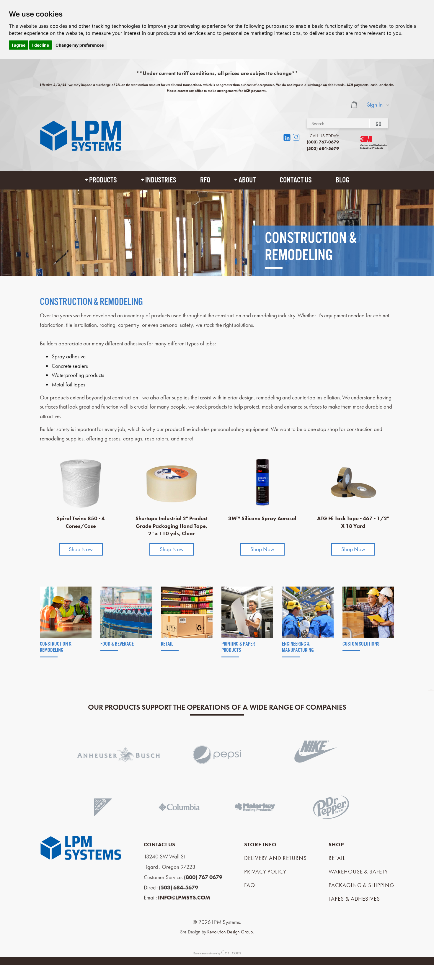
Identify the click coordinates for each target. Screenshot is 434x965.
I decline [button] (40, 45)
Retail (337, 858)
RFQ (205, 180)
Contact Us (296, 180)
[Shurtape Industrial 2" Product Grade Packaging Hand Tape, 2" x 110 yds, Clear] (171, 482)
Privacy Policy (265, 871)
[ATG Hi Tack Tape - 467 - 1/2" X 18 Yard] (353, 482)
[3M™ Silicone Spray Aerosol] (262, 482)
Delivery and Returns (275, 858)
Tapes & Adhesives (354, 898)
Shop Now (81, 549)
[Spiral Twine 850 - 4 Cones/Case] (81, 482)
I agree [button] (18, 45)
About (247, 180)
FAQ (249, 885)
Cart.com (231, 952)
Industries (160, 180)
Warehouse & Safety (358, 871)
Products (103, 180)
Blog (342, 180)
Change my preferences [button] (80, 45)
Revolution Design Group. (230, 932)
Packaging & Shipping (361, 885)
